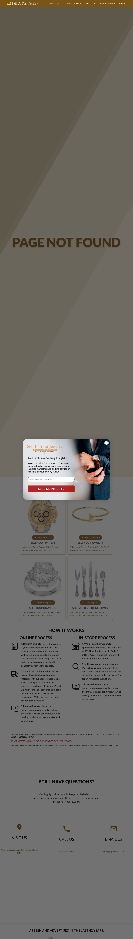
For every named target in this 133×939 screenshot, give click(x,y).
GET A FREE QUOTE (54, 3)
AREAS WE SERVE (74, 3)
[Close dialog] (106, 443)
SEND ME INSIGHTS (51, 488)
